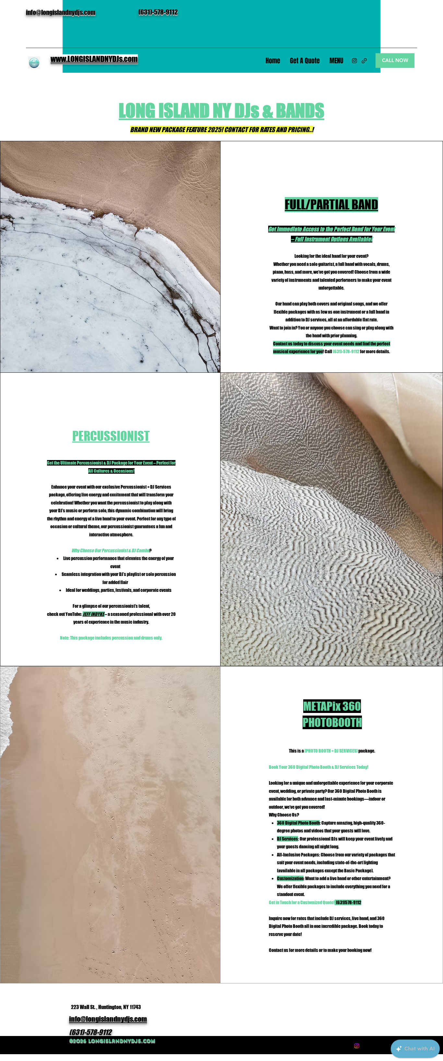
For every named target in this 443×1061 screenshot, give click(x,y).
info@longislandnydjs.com (60, 12)
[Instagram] (354, 60)
